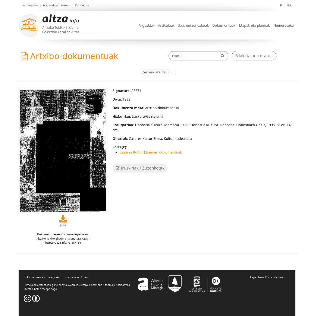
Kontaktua (82, 5)
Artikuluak (166, 25)
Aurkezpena (30, 5)
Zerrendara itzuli (155, 72)
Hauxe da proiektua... (56, 5)
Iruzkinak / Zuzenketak (142, 168)
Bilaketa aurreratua (254, 56)
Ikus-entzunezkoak (193, 25)
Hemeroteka (283, 25)
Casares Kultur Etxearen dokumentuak (150, 152)
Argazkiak (147, 25)
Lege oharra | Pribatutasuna (266, 277)
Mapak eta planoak (254, 25)
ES (280, 5)
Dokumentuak (224, 25)
